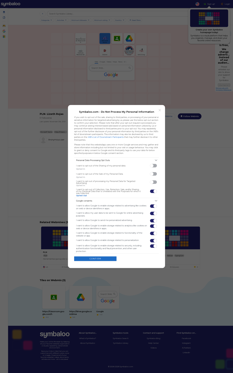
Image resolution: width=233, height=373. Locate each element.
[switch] (153, 165)
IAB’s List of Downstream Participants (106, 137)
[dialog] (116, 186)
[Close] (159, 110)
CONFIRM (95, 258)
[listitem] (116, 160)
